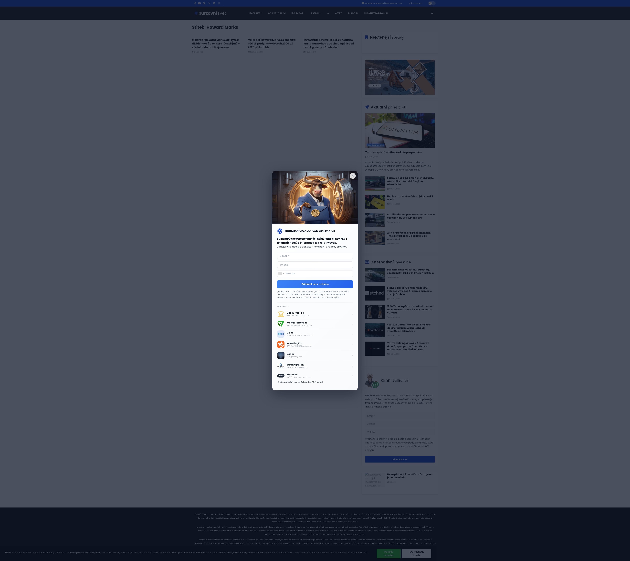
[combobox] (281, 273)
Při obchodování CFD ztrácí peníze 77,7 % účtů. (300, 382)
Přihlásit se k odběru (315, 284)
